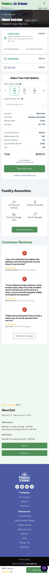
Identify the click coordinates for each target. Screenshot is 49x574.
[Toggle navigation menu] (45, 3)
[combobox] (24, 104)
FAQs (24, 538)
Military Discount (24, 529)
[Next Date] (44, 90)
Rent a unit (43, 8)
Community (24, 506)
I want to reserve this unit (24, 175)
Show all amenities (24, 229)
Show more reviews (24, 336)
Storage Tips (24, 542)
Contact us (24, 453)
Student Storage (24, 525)
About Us (24, 501)
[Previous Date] (5, 90)
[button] (17, 487)
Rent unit (37, 570)
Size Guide (24, 547)
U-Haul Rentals (24, 516)
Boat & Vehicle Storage (24, 520)
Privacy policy (24, 559)
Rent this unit (24, 168)
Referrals (24, 534)
